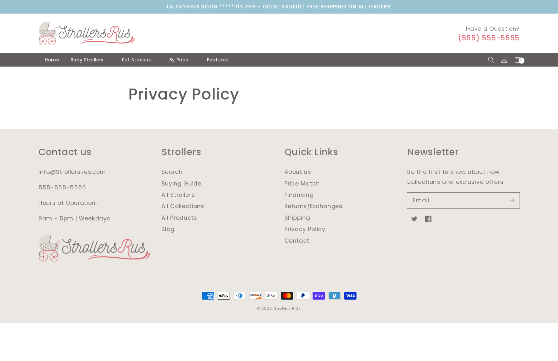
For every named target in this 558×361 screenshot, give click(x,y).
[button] (491, 60)
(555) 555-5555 (489, 38)
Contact (297, 241)
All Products (179, 218)
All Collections (182, 206)
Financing (299, 195)
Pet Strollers (136, 60)
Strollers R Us (287, 308)
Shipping (297, 218)
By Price (179, 60)
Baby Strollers (87, 60)
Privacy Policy (305, 229)
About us (297, 172)
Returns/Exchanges (313, 206)
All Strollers (178, 195)
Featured (218, 60)
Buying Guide (181, 183)
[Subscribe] (512, 200)
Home (52, 60)
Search (172, 172)
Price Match (302, 183)
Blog (168, 229)
